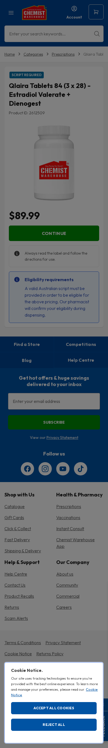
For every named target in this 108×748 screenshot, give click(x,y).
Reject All (54, 724)
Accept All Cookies (54, 708)
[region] (54, 703)
